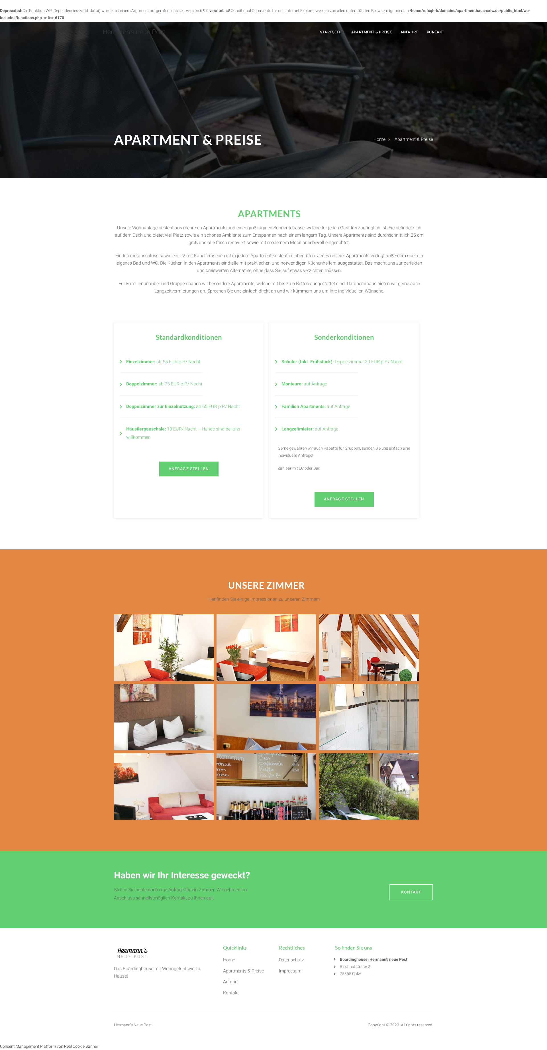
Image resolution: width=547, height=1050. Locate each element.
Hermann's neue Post (134, 32)
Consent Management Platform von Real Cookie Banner (49, 1046)
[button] (189, 469)
